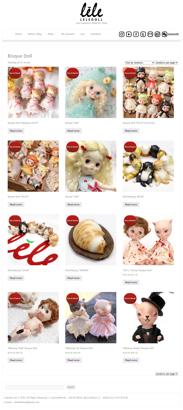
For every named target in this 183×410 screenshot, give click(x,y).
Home (18, 34)
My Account (67, 34)
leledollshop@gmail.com (26, 402)
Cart (82, 34)
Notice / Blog (35, 34)
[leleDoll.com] (91, 21)
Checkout (96, 34)
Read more (16, 130)
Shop (50, 34)
